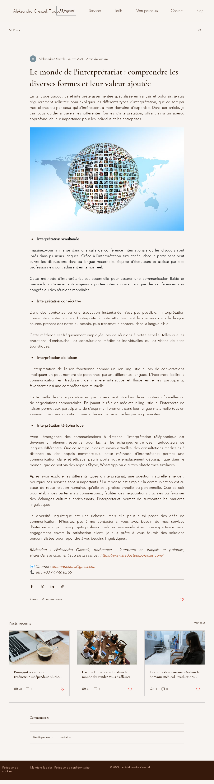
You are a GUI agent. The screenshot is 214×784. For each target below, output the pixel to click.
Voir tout (199, 623)
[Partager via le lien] (62, 586)
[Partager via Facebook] (32, 586)
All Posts (14, 30)
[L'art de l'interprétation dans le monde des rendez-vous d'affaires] (107, 648)
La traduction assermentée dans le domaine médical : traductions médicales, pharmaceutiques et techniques (174, 674)
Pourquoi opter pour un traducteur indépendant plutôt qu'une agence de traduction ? (36, 674)
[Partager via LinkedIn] (52, 586)
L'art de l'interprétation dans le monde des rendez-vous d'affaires (106, 674)
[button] (200, 30)
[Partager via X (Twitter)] (42, 586)
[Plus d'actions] (181, 58)
